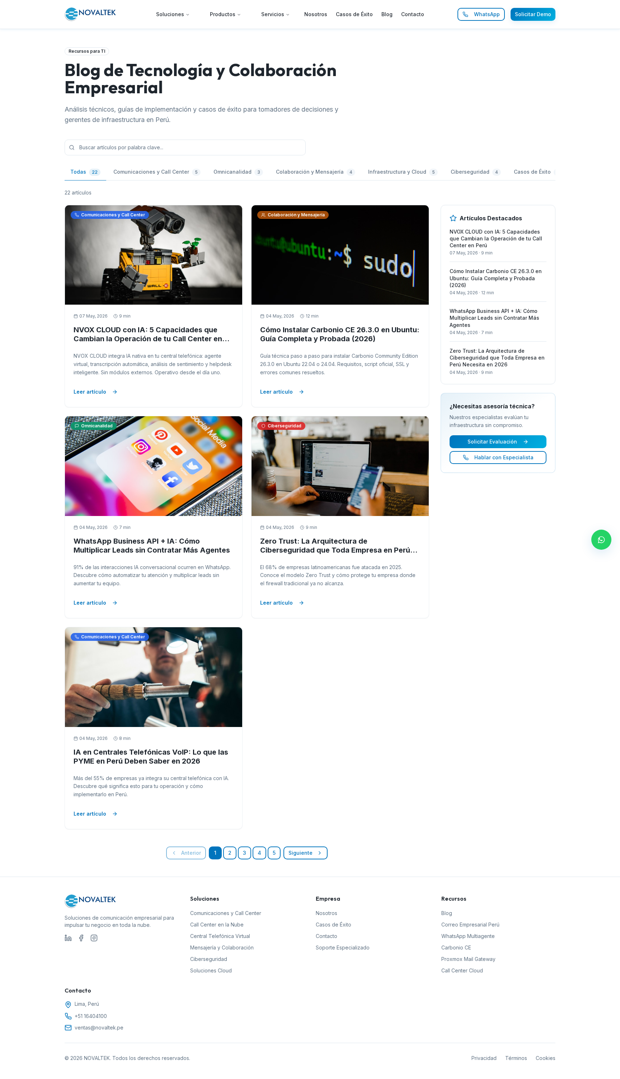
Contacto (412, 14)
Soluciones (170, 14)
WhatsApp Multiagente (468, 936)
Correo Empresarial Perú (470, 924)
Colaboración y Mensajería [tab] (314, 172)
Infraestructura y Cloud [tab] (401, 172)
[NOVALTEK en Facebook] (81, 938)
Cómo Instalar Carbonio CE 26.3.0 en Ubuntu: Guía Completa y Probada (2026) (339, 334)
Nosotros (315, 14)
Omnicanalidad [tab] (236, 172)
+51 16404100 (91, 1016)
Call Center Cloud (462, 970)
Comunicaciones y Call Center (225, 913)
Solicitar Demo (533, 14)
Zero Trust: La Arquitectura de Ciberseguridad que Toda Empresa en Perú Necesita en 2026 (335, 550)
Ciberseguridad (208, 959)
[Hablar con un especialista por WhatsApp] (601, 540)
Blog (387, 14)
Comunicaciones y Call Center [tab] (155, 172)
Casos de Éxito (354, 14)
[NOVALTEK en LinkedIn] (68, 938)
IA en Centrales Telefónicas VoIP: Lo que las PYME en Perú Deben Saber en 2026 (151, 756)
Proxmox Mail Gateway (468, 959)
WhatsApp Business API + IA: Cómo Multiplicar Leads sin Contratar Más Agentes (152, 545)
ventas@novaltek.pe (99, 1027)
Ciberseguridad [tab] (474, 172)
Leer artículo (90, 392)
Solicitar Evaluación (492, 441)
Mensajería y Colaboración (222, 947)
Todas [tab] (84, 172)
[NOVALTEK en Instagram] (94, 938)
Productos (222, 14)
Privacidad (484, 1058)
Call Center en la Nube (217, 924)
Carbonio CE (456, 947)
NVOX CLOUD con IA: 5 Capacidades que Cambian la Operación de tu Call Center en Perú (148, 338)
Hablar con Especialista (504, 457)
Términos (516, 1058)
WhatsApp (487, 14)
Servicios (272, 14)
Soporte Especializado (343, 947)
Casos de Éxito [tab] (536, 172)
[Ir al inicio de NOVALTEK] (91, 14)
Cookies (545, 1058)
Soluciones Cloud (211, 970)
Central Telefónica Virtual (220, 936)
